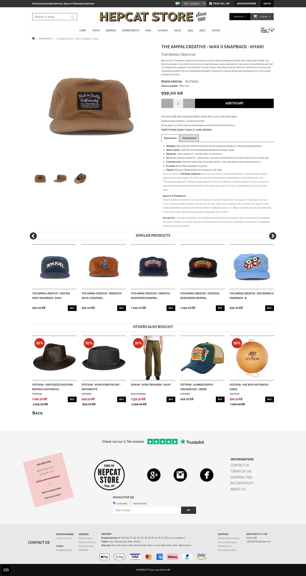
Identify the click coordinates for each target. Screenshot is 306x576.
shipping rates (229, 542)
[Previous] (33, 235)
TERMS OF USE (240, 471)
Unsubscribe (140, 503)
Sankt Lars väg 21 (87, 542)
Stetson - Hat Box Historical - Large (250, 387)
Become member (246, 3)
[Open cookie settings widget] (6, 570)
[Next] (272, 235)
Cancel (215, 30)
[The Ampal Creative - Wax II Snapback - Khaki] (90, 105)
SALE (190, 30)
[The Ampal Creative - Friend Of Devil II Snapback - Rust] (104, 267)
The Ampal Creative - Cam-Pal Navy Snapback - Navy (51, 296)
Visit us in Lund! (52, 496)
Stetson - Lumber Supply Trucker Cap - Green (196, 387)
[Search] (72, 16)
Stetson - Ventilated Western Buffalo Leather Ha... (52, 387)
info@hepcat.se (64, 550)
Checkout (239, 16)
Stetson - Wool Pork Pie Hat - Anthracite (101, 387)
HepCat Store (85, 538)
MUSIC (178, 30)
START (82, 30)
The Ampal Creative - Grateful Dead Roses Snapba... (150, 296)
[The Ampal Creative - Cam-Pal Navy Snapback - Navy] (54, 267)
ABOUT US (237, 489)
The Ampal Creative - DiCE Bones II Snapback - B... (252, 296)
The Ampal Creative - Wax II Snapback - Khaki (77, 38)
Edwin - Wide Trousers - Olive (150, 384)
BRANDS (111, 30)
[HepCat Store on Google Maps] (153, 474)
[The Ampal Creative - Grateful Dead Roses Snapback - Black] (202, 267)
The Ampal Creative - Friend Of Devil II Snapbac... (102, 296)
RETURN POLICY (242, 483)
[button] (255, 16)
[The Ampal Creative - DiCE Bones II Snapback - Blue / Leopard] (252, 267)
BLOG (202, 30)
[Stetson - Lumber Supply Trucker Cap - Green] (202, 358)
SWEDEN (83, 550)
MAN (148, 30)
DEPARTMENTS (130, 30)
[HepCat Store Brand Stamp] (109, 475)
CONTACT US (239, 465)
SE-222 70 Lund (86, 546)
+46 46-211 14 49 (64, 538)
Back (37, 413)
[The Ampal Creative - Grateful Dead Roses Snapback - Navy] (153, 267)
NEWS (96, 30)
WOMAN (163, 30)
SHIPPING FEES (241, 477)
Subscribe (122, 503)
